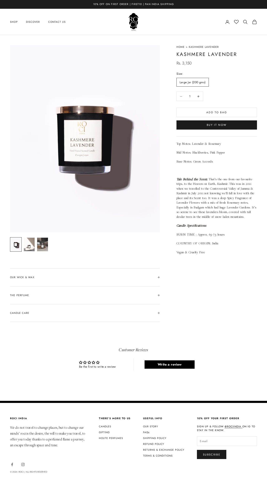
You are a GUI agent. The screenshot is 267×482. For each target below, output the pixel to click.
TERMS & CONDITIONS (158, 456)
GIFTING (104, 432)
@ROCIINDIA (233, 426)
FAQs (146, 432)
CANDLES (105, 426)
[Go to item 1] (16, 244)
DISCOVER (33, 22)
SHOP (14, 22)
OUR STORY (150, 426)
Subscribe (211, 455)
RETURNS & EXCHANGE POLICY (163, 450)
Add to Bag (216, 112)
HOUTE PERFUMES (111, 438)
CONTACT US (57, 22)
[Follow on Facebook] (12, 464)
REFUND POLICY (153, 444)
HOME (180, 47)
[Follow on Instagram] (23, 464)
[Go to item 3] (42, 244)
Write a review (170, 364)
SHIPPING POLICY (154, 438)
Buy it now (217, 125)
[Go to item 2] (29, 244)
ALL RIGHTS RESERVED (36, 471)
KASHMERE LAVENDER (204, 47)
